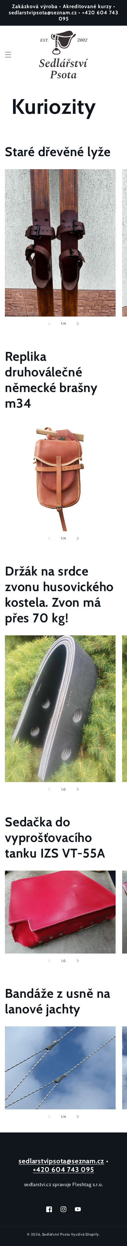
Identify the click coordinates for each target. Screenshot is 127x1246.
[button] (8, 54)
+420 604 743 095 (63, 1169)
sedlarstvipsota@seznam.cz (61, 1161)
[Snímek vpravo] (78, 324)
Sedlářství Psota (56, 1234)
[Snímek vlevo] (49, 324)
